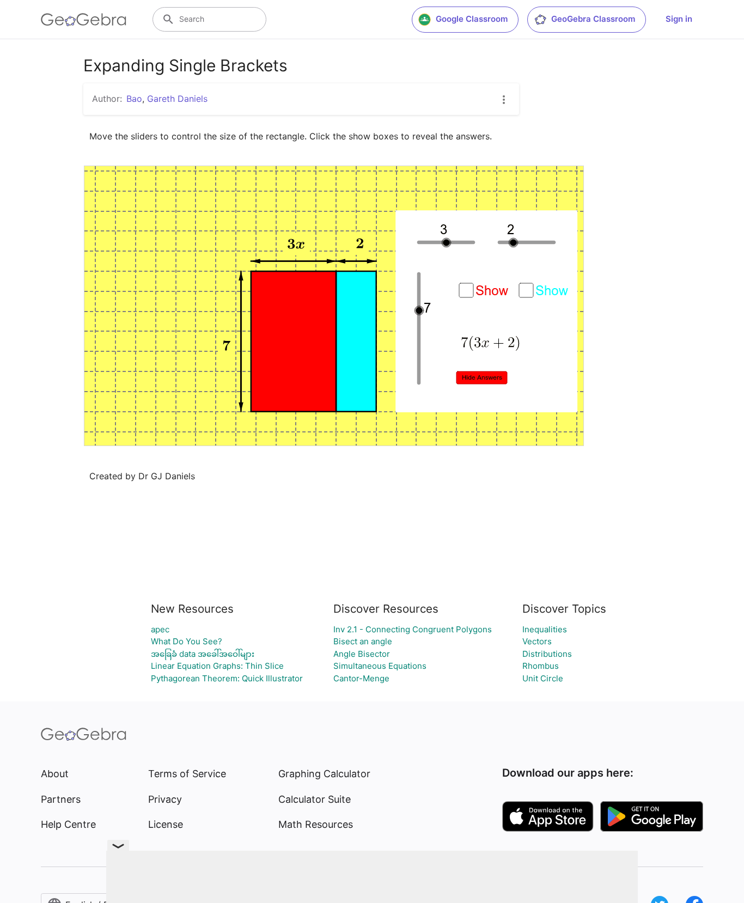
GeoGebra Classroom (593, 19)
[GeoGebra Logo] (83, 19)
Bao (134, 98)
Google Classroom (472, 19)
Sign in (679, 19)
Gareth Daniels (177, 98)
